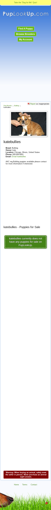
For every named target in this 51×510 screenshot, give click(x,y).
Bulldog (16, 105)
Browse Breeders (25, 34)
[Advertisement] (25, 71)
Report (33, 104)
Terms (24, 485)
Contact (34, 485)
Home (16, 485)
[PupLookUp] (25, 16)
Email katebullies (19, 156)
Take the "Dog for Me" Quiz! (25, 2)
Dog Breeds (8, 105)
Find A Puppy (25, 28)
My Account (25, 39)
